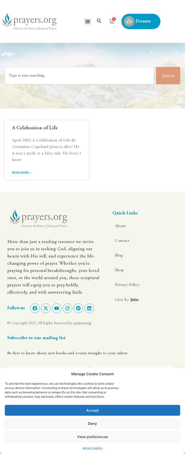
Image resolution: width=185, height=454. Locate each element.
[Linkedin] (89, 308)
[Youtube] (56, 308)
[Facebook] (35, 308)
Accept (92, 410)
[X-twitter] (46, 308)
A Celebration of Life (35, 128)
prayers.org (82, 323)
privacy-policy (92, 448)
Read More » (21, 172)
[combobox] (79, 75)
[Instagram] (67, 308)
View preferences (92, 436)
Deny (92, 423)
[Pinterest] (78, 308)
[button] (88, 22)
